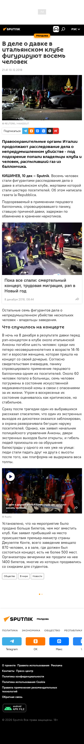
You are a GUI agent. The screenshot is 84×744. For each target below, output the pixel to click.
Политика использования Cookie (23, 682)
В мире (24, 576)
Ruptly (8, 516)
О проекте (9, 665)
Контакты (8, 671)
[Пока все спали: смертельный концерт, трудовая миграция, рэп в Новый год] (42, 249)
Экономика (31, 630)
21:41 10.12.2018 (12, 70)
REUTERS (10, 123)
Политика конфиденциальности (23, 676)
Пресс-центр (24, 671)
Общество (9, 576)
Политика (10, 630)
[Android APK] (14, 708)
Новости (37, 576)
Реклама (56, 665)
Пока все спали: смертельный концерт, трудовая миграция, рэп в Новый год (39, 285)
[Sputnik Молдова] (12, 31)
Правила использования (33, 665)
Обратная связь (12, 697)
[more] (77, 299)
